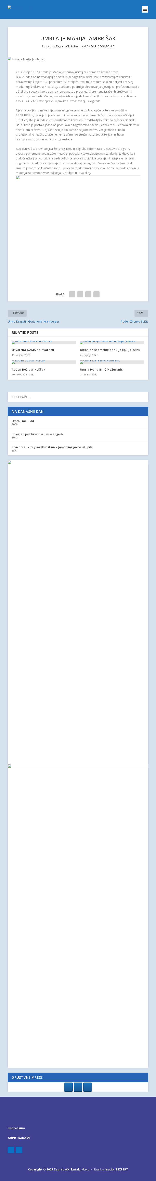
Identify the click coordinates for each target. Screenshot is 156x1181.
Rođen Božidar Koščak (28, 369)
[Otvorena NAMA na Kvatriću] (44, 342)
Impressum (16, 1128)
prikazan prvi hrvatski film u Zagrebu (38, 434)
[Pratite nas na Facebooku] (68, 1087)
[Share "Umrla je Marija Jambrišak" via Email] (96, 294)
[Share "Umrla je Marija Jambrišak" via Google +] (88, 294)
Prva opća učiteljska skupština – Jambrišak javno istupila (52, 447)
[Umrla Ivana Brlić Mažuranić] (112, 362)
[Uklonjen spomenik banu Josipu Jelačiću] (112, 342)
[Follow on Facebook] (11, 1150)
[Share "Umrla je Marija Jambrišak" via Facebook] (72, 294)
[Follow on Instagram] (19, 1150)
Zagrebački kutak (67, 46)
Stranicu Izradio (110, 1169)
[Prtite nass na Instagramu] (78, 1087)
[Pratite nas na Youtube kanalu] (87, 1087)
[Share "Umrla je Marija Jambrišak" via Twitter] (80, 294)
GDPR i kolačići (19, 1138)
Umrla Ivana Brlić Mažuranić (101, 369)
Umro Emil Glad (23, 421)
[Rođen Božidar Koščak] (44, 362)
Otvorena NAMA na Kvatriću (33, 350)
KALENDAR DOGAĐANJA (97, 46)
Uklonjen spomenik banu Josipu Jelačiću (110, 350)
